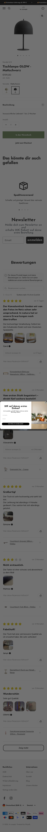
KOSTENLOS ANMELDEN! (15, 423)
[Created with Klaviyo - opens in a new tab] (23, 430)
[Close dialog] (45, 402)
